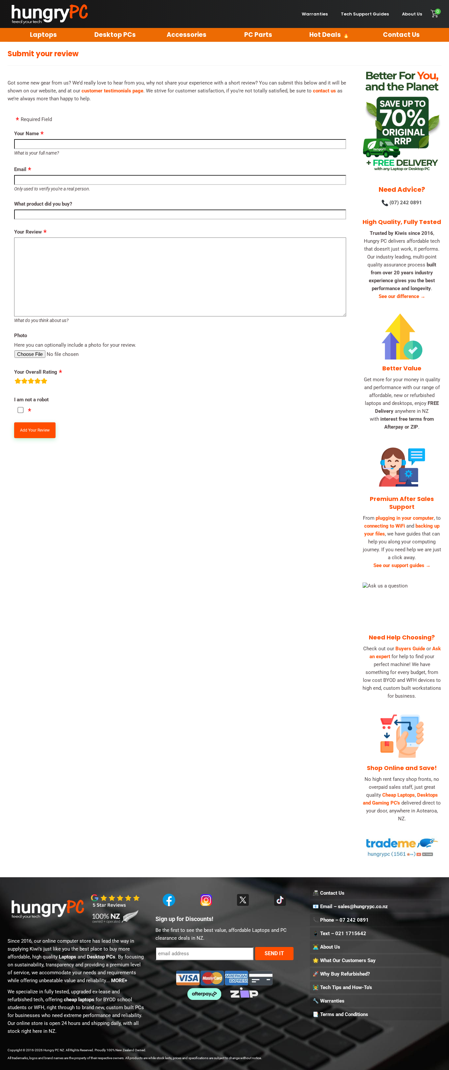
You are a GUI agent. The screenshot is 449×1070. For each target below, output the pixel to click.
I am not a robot (31, 400)
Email (20, 169)
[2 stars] (24, 382)
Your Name (26, 134)
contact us (324, 91)
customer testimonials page (112, 91)
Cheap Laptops (398, 795)
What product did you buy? (43, 204)
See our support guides (402, 565)
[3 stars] (31, 382)
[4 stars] (37, 382)
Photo (20, 335)
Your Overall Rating (35, 372)
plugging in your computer (405, 518)
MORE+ (119, 980)
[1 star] (17, 382)
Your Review (28, 232)
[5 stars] (44, 382)
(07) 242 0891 (406, 203)
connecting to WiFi (384, 526)
